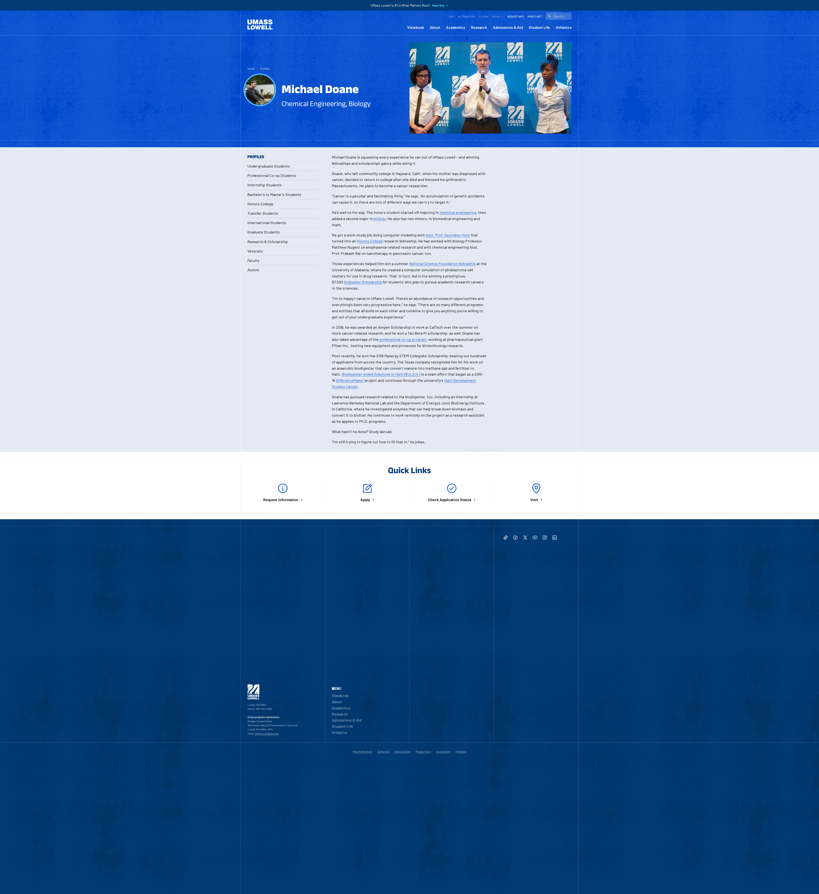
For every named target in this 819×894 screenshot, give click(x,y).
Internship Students (264, 184)
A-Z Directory (466, 16)
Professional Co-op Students (271, 175)
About (435, 27)
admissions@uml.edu (267, 733)
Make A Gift (535, 16)
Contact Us (383, 751)
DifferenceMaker (350, 380)
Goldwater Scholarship (363, 282)
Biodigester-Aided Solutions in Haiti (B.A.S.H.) (381, 374)
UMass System (403, 751)
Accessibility (443, 751)
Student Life (539, 27)
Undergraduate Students (268, 166)
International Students (266, 222)
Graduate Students (263, 232)
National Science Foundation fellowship (442, 263)
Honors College (260, 203)
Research (479, 27)
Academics (455, 27)
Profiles (265, 68)
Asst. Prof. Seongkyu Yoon (448, 235)
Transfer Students (262, 213)
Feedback (461, 751)
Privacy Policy (423, 751)
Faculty (253, 260)
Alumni (483, 16)
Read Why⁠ (438, 5)
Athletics (564, 27)
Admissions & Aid (508, 27)
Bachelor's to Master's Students (274, 194)
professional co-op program (402, 339)
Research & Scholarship (267, 241)
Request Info (515, 16)
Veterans (255, 251)
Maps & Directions (362, 751)
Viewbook (415, 27)
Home (251, 68)
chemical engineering (458, 212)
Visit (452, 16)
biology (380, 218)
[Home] (260, 24)
